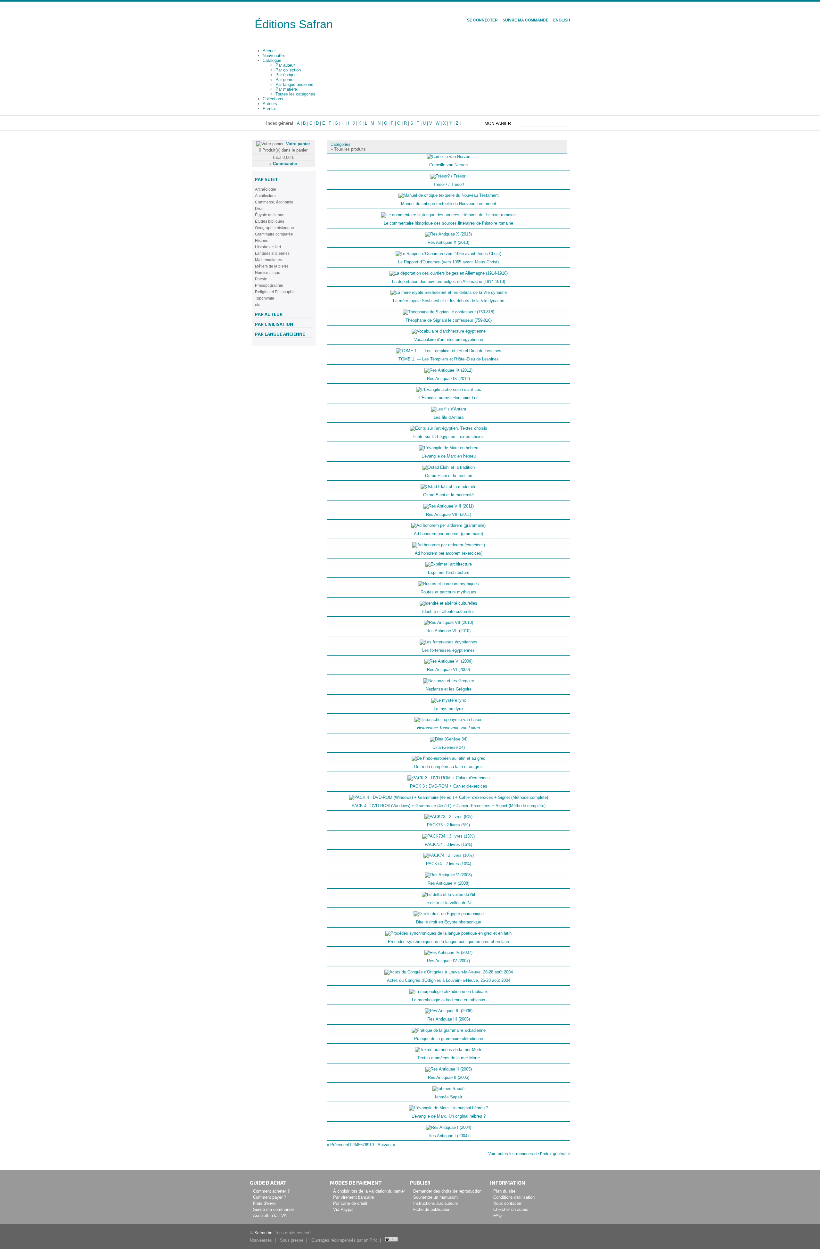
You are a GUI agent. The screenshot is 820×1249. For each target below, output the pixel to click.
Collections (273, 98)
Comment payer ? (269, 1197)
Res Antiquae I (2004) (449, 1135)
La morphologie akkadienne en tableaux (448, 999)
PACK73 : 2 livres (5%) (448, 825)
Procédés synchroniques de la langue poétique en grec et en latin (448, 941)
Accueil (269, 50)
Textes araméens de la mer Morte (448, 1057)
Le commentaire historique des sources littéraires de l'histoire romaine (448, 223)
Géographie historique (274, 228)
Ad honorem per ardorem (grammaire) (448, 533)
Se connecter (482, 20)
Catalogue (272, 60)
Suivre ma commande (525, 20)
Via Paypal (343, 1209)
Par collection (288, 70)
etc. (258, 304)
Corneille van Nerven (448, 164)
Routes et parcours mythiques (448, 592)
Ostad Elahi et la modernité (448, 494)
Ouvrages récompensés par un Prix (344, 1240)
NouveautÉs (274, 55)
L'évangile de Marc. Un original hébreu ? (449, 1116)
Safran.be (263, 1232)
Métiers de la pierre (272, 266)
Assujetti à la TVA (270, 1215)
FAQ (497, 1215)
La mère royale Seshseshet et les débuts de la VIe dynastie (448, 300)
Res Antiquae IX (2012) (448, 378)
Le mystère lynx (448, 708)
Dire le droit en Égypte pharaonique (448, 922)
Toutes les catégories (295, 94)
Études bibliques (269, 221)
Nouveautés (261, 1240)
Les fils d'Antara (448, 417)
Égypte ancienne (269, 215)
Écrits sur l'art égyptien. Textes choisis (449, 436)
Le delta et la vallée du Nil (448, 902)
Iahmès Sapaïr (448, 1097)
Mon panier (498, 123)
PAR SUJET (266, 179)
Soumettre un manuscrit (435, 1197)
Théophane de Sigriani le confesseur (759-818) (449, 320)
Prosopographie (269, 285)
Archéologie (265, 189)
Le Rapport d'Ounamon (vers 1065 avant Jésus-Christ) (448, 262)
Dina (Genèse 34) (448, 747)
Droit (259, 208)
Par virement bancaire (353, 1197)
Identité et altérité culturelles (448, 611)
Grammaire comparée (274, 234)
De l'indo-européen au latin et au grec (448, 766)
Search (566, 123)
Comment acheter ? (271, 1191)
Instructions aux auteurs (435, 1203)
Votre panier (298, 143)
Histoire (261, 240)
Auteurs (270, 103)
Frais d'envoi (264, 1203)
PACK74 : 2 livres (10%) (448, 863)
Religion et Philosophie (275, 292)
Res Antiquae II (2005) (448, 1077)
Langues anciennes (272, 253)
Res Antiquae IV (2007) (448, 960)
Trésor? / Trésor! (448, 184)
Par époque (286, 74)
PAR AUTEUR (269, 314)
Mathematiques (268, 260)
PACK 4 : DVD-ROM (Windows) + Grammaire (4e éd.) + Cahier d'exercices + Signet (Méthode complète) (448, 805)
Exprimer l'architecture (448, 572)
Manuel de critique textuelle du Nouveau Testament (448, 203)
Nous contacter (507, 1203)
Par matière (286, 89)
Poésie (261, 279)
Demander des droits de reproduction (447, 1191)
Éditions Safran (294, 24)
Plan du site (504, 1191)
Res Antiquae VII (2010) (448, 630)
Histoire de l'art (268, 247)
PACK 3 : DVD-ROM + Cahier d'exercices (448, 786)
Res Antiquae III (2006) (448, 1019)
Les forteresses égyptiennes (448, 650)
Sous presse (291, 1240)
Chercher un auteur (511, 1209)
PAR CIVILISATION (274, 324)
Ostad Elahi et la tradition (448, 475)
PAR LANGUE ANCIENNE (280, 334)
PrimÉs (269, 108)
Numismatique (267, 272)
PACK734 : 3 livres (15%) (448, 844)
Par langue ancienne (294, 84)
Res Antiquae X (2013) (448, 242)
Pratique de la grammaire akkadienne (448, 1038)
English (561, 20)
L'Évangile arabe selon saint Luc (449, 397)
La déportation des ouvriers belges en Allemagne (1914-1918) (448, 281)
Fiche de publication (431, 1209)
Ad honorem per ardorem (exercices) (448, 553)
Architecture (265, 196)
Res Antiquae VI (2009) (448, 669)
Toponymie (264, 298)
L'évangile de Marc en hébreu (449, 456)
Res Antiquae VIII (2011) (448, 514)
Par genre (284, 79)
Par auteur (285, 65)
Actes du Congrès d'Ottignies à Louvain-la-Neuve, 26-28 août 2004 (448, 980)
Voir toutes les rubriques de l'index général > (529, 1153)
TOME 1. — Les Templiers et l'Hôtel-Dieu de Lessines (448, 359)
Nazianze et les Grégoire (449, 689)
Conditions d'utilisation (514, 1197)
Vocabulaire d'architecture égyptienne (448, 339)
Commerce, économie (274, 202)
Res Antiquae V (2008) (448, 883)
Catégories (340, 144)
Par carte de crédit (350, 1203)
